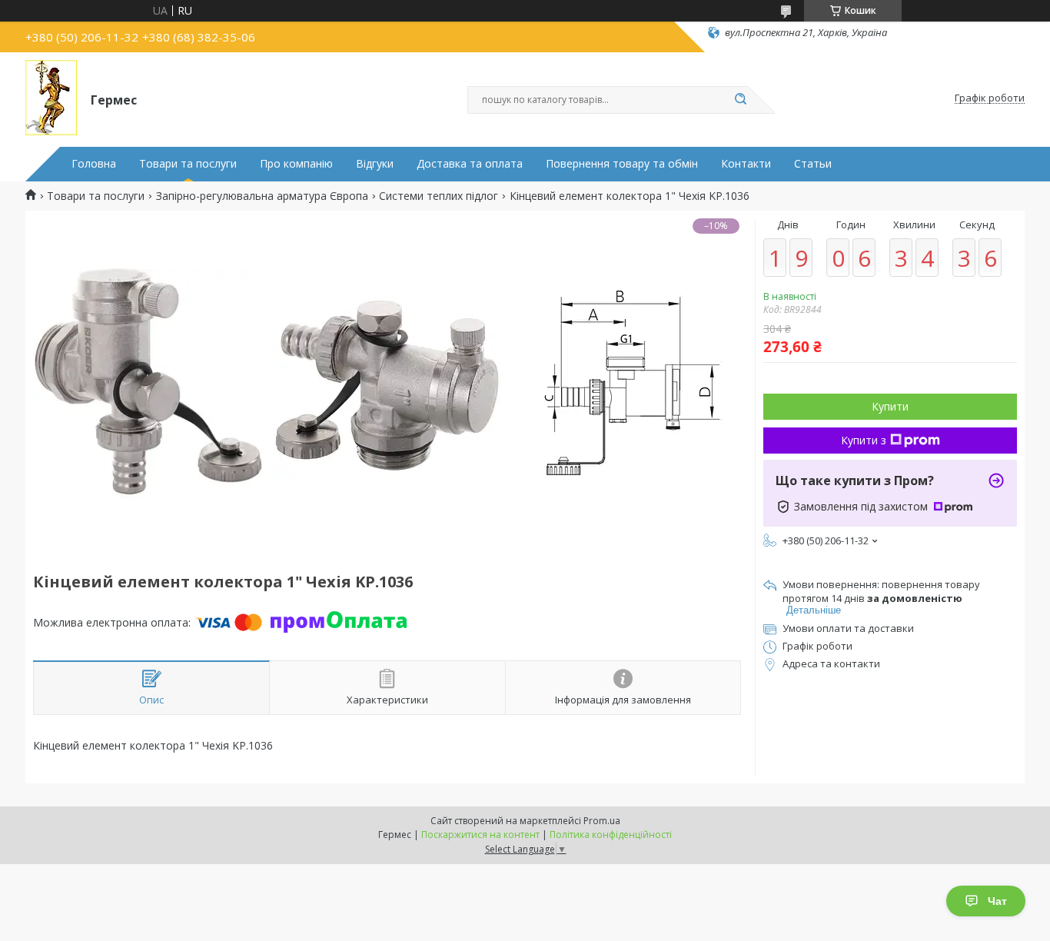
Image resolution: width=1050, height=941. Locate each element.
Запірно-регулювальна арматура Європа (262, 196)
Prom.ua (601, 820)
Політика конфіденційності (611, 834)
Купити (890, 406)
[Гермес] (51, 98)
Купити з (863, 440)
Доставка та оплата (470, 163)
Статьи (813, 163)
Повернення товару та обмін (622, 163)
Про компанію (296, 163)
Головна (93, 163)
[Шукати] (740, 100)
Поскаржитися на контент (480, 834)
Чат (997, 901)
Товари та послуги (188, 163)
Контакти (746, 163)
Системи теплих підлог (438, 196)
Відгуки (375, 163)
